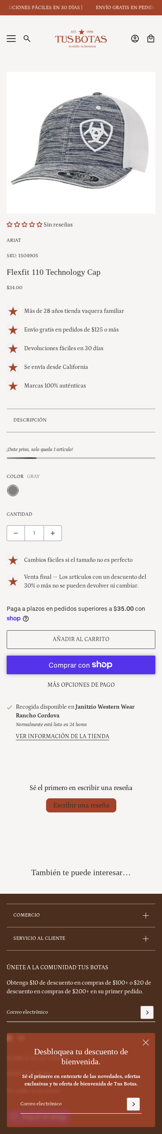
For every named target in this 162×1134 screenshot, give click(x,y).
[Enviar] (133, 1104)
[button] (25, 225)
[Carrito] (150, 38)
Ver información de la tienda (62, 736)
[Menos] (16, 533)
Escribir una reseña (81, 805)
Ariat (14, 240)
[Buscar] (27, 38)
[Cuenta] (135, 38)
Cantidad (19, 514)
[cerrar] (146, 1042)
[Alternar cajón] (11, 38)
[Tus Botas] (81, 38)
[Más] (53, 533)
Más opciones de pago (81, 685)
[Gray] (13, 490)
